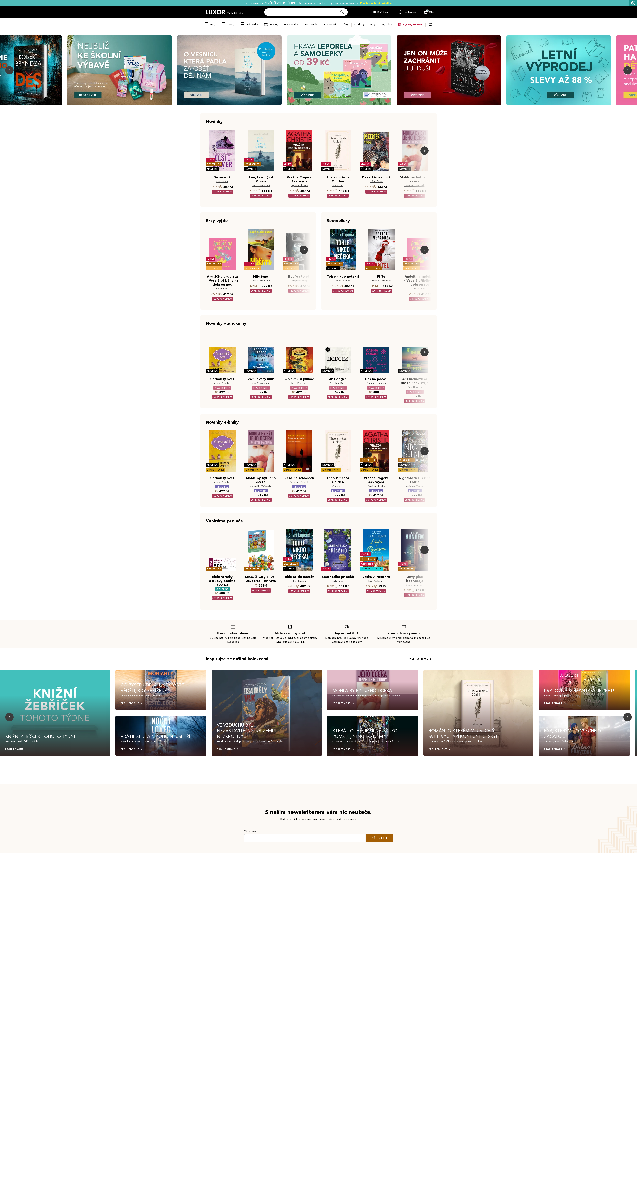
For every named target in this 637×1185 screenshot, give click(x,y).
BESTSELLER (214, 164)
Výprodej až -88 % (371, 568)
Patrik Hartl (222, 288)
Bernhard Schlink (299, 482)
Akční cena (367, 563)
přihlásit (380, 838)
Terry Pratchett (299, 383)
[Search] (342, 12)
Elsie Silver (222, 181)
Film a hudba (311, 24)
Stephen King (299, 280)
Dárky (345, 24)
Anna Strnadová (261, 185)
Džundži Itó (376, 181)
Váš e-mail (250, 831)
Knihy (212, 24)
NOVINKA (212, 169)
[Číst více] (119, 70)
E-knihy (231, 24)
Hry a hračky (291, 24)
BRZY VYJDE (214, 268)
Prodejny (359, 24)
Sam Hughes (415, 387)
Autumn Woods (414, 486)
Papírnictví (330, 24)
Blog (373, 24)
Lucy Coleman (376, 581)
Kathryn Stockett (222, 383)
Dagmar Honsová (376, 383)
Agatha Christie (299, 185)
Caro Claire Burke (261, 280)
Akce (389, 24)
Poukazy (273, 24)
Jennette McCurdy (414, 185)
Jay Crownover (260, 383)
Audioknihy (252, 24)
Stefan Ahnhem (414, 585)
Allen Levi (337, 185)
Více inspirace (418, 659)
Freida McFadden (381, 280)
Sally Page (337, 581)
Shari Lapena (343, 280)
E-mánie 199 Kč (215, 469)
